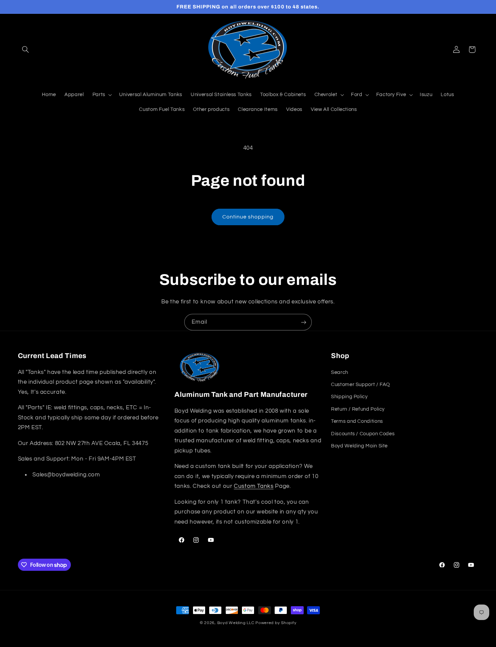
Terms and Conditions (357, 421)
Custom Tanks (254, 486)
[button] (25, 49)
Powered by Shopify (275, 623)
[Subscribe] (303, 322)
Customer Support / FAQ (360, 384)
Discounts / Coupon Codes (362, 433)
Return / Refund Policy (358, 408)
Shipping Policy (349, 396)
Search (339, 372)
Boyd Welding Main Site (359, 445)
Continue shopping (248, 216)
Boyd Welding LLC (235, 623)
